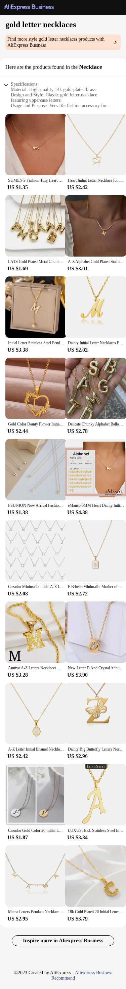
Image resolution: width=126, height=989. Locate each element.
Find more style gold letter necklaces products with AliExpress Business (55, 42)
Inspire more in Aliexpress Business (63, 940)
